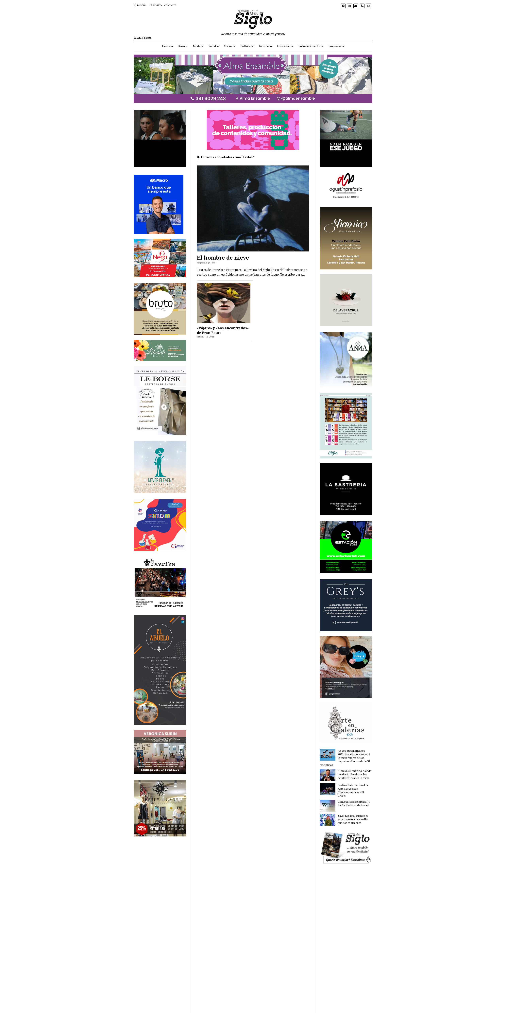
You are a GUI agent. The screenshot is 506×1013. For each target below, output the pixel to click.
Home (166, 46)
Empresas (335, 46)
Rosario (183, 46)
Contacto (170, 5)
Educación (283, 46)
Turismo (264, 46)
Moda (196, 46)
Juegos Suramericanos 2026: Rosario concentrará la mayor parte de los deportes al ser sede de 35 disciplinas (345, 758)
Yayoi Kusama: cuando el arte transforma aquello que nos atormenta (353, 819)
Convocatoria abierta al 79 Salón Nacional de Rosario (354, 803)
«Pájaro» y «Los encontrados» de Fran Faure (223, 330)
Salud (212, 46)
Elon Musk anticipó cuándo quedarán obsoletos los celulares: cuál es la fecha (354, 774)
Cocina (228, 46)
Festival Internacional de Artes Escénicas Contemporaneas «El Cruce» (353, 790)
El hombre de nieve (223, 257)
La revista (156, 5)
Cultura (245, 46)
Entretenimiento (309, 46)
